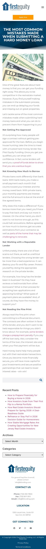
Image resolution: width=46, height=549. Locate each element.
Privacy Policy (23, 543)
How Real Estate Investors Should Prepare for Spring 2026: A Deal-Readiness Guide (24, 410)
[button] (43, 7)
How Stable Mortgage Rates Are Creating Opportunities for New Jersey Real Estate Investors (23, 425)
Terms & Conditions (23, 547)
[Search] (40, 380)
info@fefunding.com (26, 499)
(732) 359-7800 (26, 494)
